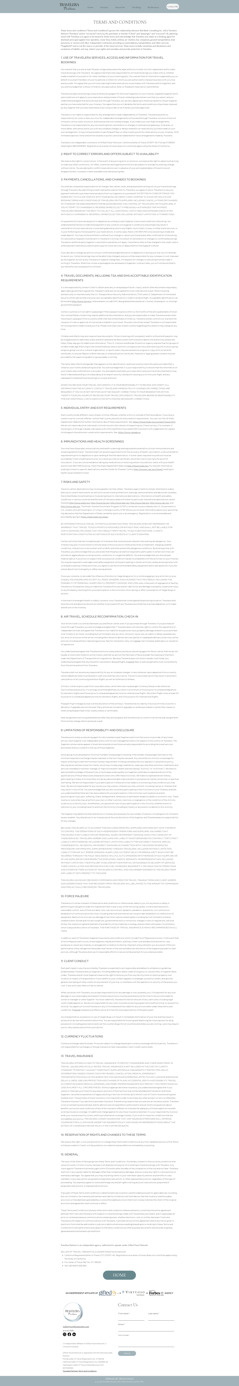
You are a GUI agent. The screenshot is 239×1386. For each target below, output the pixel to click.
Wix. (142, 1382)
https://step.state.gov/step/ (94, 517)
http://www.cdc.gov (159, 503)
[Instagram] (64, 1334)
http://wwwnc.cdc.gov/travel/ (148, 469)
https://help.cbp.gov (71, 343)
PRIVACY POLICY (126, 1378)
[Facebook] (69, 1334)
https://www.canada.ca (129, 432)
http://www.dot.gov (120, 503)
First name (123, 1314)
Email (121, 1325)
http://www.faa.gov (139, 503)
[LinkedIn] (74, 1334)
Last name (153, 1314)
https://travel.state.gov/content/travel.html (154, 422)
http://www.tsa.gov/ (82, 301)
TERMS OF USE (111, 1378)
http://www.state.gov (79, 503)
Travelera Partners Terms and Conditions (80, 1371)
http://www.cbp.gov (70, 506)
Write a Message (123, 1335)
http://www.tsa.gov (100, 503)
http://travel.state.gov (138, 466)
